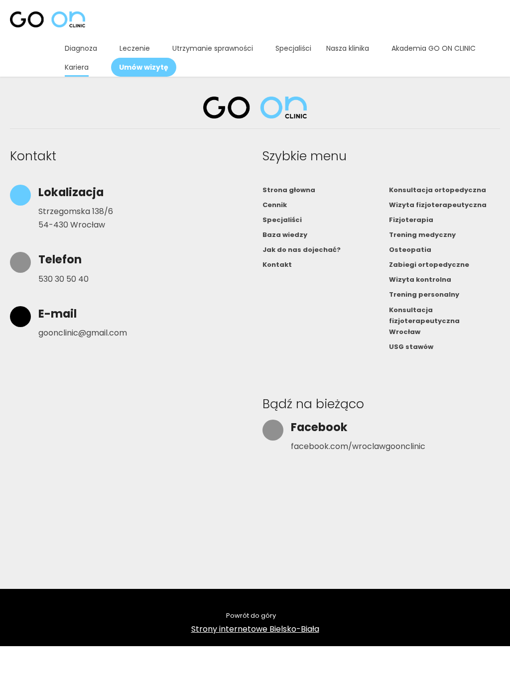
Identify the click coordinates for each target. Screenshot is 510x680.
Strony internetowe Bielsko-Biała (255, 629)
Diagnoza (81, 48)
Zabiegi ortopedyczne (429, 264)
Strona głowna (288, 190)
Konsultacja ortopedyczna (437, 190)
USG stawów (411, 346)
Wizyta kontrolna (420, 279)
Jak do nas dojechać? (301, 249)
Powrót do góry (251, 615)
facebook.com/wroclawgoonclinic (358, 446)
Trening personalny (424, 294)
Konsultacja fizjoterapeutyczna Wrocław (424, 321)
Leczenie (135, 48)
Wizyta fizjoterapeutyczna (438, 205)
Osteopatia (410, 249)
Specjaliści (293, 48)
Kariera (77, 67)
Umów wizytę (143, 67)
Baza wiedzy (284, 234)
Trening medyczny (422, 234)
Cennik (274, 205)
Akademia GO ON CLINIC (433, 48)
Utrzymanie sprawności (212, 48)
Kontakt (277, 264)
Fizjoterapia (411, 220)
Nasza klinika (347, 48)
